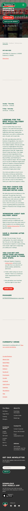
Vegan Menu (6, 414)
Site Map (5, 445)
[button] (23, 5)
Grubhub (5, 381)
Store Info (5, 43)
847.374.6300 (21, 431)
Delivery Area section (13, 226)
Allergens (5, 419)
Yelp (4, 393)
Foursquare (6, 375)
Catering (5, 416)
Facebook (5, 372)
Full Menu (5, 411)
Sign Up (6, 471)
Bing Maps (6, 365)
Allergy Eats (6, 359)
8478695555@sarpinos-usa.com (13, 298)
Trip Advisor (6, 390)
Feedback (11, 43)
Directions (6, 58)
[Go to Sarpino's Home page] (8, 5)
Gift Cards (5, 435)
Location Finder (17, 415)
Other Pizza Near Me (10, 26)
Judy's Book (6, 384)
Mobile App (16, 418)
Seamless (5, 387)
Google (5, 378)
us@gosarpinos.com (19, 436)
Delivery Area (18, 43)
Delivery (5, 369)
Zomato (5, 397)
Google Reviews (7, 356)
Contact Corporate (18, 429)
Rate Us (4, 442)
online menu (9, 263)
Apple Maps (6, 362)
